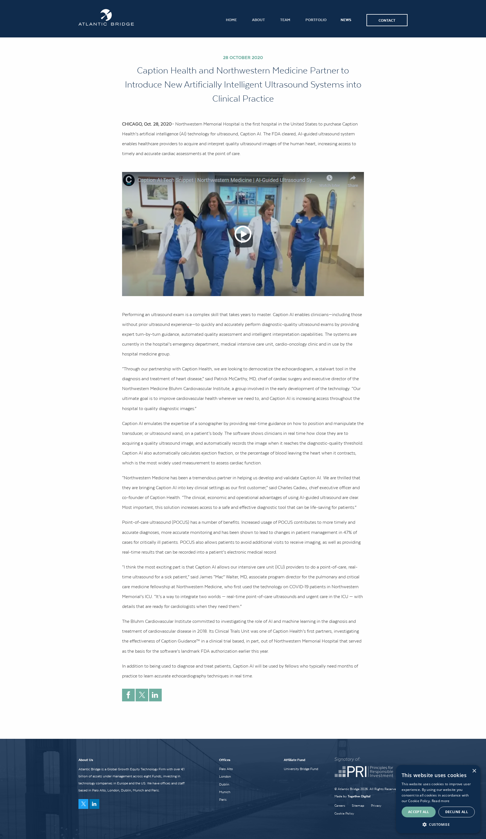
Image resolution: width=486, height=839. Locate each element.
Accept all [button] (418, 811)
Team (285, 19)
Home (231, 19)
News (346, 19)
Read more (441, 800)
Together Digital (359, 796)
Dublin (224, 784)
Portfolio (316, 19)
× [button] (474, 771)
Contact (387, 20)
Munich (224, 792)
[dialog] (438, 799)
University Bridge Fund (301, 769)
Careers (339, 805)
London (225, 776)
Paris (223, 800)
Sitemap (358, 805)
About (258, 19)
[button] (438, 824)
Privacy (376, 805)
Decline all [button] (456, 811)
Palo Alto (226, 769)
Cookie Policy (344, 813)
